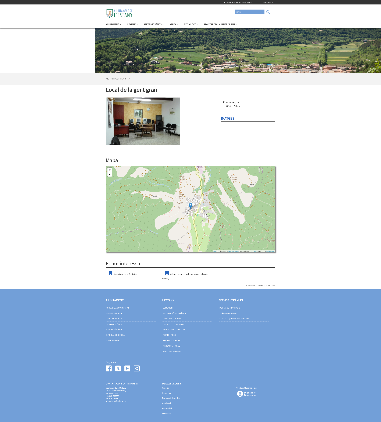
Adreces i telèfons (172, 351)
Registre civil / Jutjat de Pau (219, 24)
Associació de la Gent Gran (126, 274)
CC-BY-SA (253, 251)
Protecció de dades (171, 398)
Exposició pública (115, 329)
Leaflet (215, 251)
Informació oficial (115, 335)
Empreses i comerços (173, 324)
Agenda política (114, 313)
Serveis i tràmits (153, 24)
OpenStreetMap (234, 251)
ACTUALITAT (190, 24)
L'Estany (131, 24)
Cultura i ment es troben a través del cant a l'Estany (185, 276)
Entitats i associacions (174, 329)
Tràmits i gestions (228, 313)
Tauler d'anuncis (114, 318)
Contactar (166, 393)
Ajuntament (112, 24)
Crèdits (165, 388)
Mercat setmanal (171, 345)
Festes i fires (169, 335)
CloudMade (270, 251)
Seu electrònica (114, 324)
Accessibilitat (168, 408)
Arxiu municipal (113, 340)
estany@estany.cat (117, 401)
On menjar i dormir (172, 318)
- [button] (110, 174)
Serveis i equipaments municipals (235, 318)
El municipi (168, 307)
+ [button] (110, 170)
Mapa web (166, 413)
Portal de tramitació (230, 307)
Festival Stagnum (171, 340)
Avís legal (166, 403)
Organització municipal (117, 307)
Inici (107, 79)
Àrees (173, 24)
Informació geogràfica (174, 313)
